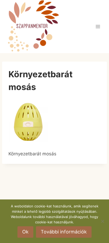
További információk (64, 232)
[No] (102, 221)
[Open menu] (98, 26)
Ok (25, 232)
